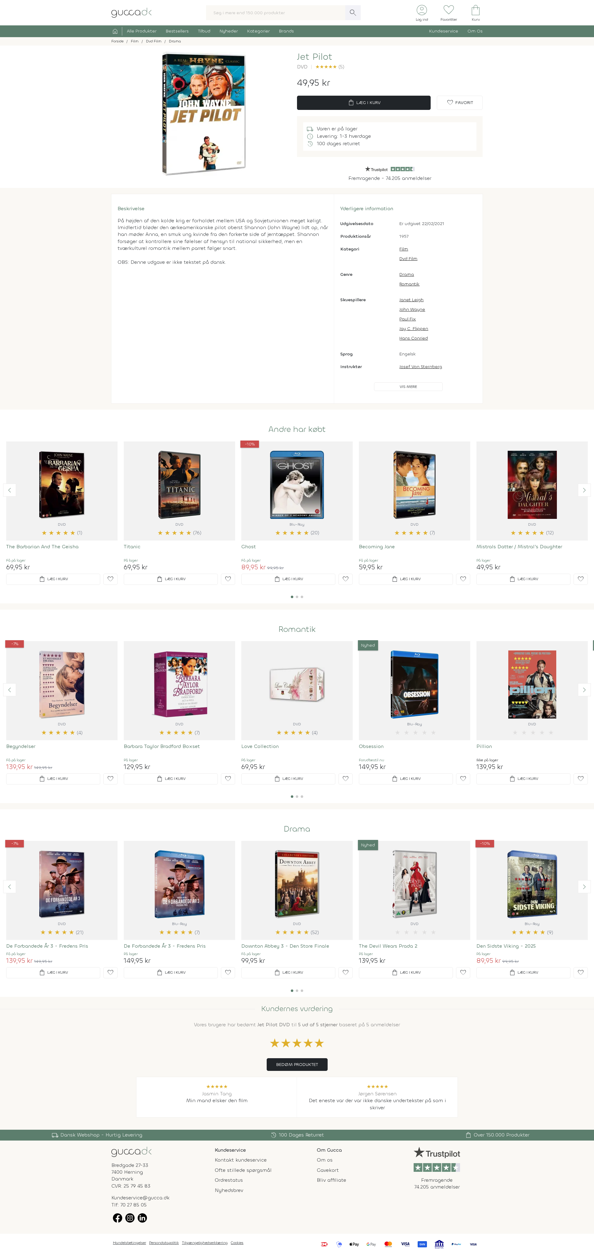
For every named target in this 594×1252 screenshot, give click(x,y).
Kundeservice (443, 31)
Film (403, 249)
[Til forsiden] (131, 12)
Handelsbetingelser (129, 1242)
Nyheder (229, 31)
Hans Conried (413, 338)
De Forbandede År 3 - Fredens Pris (47, 946)
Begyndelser (20, 746)
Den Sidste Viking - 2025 (506, 946)
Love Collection (260, 746)
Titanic (132, 547)
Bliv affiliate (331, 1180)
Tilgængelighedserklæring (205, 1242)
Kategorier (258, 31)
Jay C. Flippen (413, 329)
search (353, 12)
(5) (329, 66)
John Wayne (412, 309)
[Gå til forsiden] (131, 1151)
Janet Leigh (411, 300)
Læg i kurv (364, 102)
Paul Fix (407, 319)
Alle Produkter (142, 31)
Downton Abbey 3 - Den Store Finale (285, 946)
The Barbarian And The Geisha (42, 547)
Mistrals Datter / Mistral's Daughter (519, 547)
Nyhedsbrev (229, 1190)
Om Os (475, 31)
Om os (325, 1160)
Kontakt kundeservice (241, 1160)
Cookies (237, 1242)
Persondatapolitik (164, 1242)
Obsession (371, 746)
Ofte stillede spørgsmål (243, 1170)
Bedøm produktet (297, 1064)
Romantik (409, 284)
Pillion (484, 746)
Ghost (248, 547)
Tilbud (204, 31)
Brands (286, 31)
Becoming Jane (377, 547)
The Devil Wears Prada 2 (388, 946)
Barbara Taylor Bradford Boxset (162, 746)
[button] (9, 490)
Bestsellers (177, 31)
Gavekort (328, 1170)
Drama (406, 274)
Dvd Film (408, 259)
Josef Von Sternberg (420, 367)
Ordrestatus (229, 1180)
